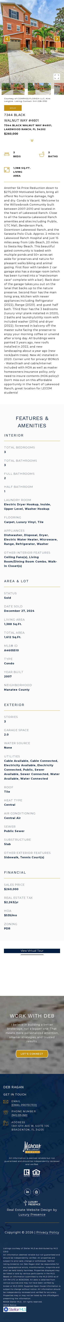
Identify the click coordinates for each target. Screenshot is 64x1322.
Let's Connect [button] (32, 1053)
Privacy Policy (47, 1232)
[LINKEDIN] (27, 1192)
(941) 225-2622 (19, 1115)
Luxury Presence (32, 1214)
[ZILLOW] (36, 1192)
